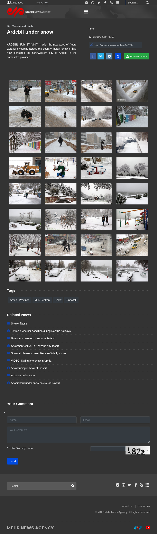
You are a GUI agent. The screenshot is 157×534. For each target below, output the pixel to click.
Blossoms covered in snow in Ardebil (33, 338)
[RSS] (141, 485)
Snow (58, 300)
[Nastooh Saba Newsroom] (136, 527)
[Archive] (147, 485)
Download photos (138, 56)
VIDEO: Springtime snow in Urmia (31, 360)
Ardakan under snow (23, 375)
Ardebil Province (19, 300)
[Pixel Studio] (146, 527)
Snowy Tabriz (19, 323)
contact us (144, 506)
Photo (91, 28)
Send (13, 461)
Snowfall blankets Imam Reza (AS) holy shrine (38, 353)
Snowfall (71, 300)
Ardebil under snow (30, 32)
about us (127, 506)
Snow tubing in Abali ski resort (29, 368)
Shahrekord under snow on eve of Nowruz (35, 383)
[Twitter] (129, 485)
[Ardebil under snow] (25, 91)
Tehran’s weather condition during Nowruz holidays (41, 330)
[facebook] (135, 485)
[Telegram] (117, 485)
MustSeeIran (42, 300)
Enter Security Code (20, 448)
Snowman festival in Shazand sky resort (35, 345)
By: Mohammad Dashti (20, 26)
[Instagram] (123, 485)
